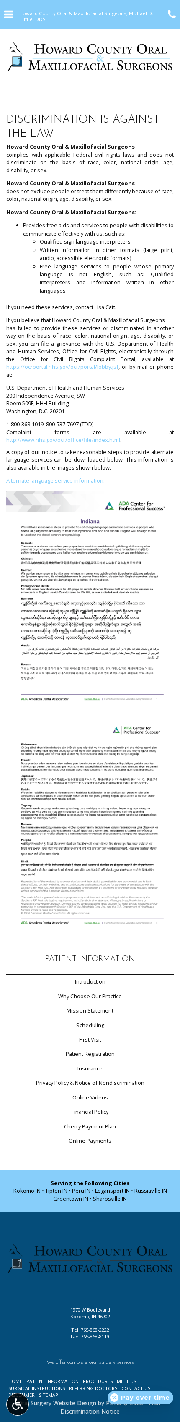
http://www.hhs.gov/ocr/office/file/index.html (63, 439)
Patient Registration (90, 1053)
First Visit (90, 1039)
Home (15, 1381)
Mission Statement (90, 1010)
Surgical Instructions (36, 1388)
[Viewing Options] (17, 1404)
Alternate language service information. (55, 480)
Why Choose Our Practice (90, 996)
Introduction (90, 981)
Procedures (98, 1381)
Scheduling (90, 1025)
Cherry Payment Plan (90, 1126)
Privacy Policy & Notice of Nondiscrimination (90, 1082)
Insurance (90, 1068)
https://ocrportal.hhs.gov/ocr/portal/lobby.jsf (62, 366)
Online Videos (90, 1097)
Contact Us (135, 1388)
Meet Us (126, 1381)
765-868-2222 (95, 1330)
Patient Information (90, 959)
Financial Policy (90, 1111)
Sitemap (48, 1395)
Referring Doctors (93, 1388)
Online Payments (90, 1140)
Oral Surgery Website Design (57, 1403)
